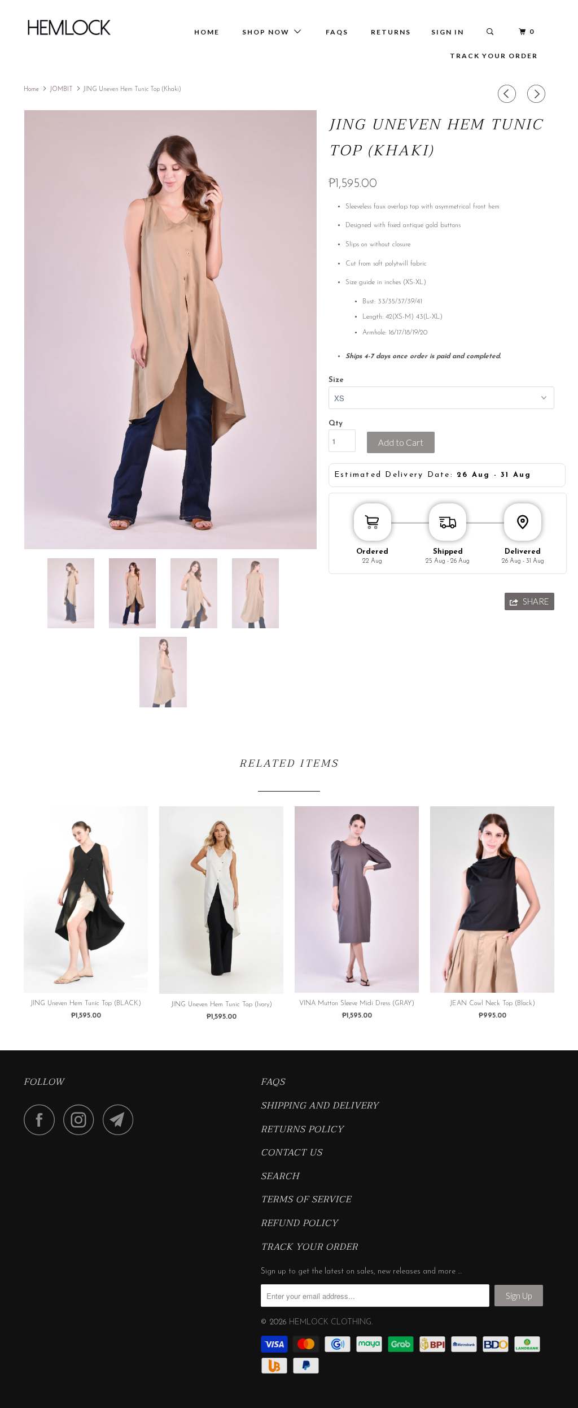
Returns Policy (302, 1130)
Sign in (447, 32)
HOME (207, 32)
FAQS (273, 1082)
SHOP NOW (268, 32)
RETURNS (391, 32)
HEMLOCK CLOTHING (330, 1322)
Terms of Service (306, 1200)
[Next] (538, 94)
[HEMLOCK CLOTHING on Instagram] (81, 1119)
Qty (336, 423)
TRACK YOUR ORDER (494, 55)
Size (336, 380)
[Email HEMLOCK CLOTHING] (121, 1119)
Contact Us (291, 1153)
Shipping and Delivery (320, 1106)
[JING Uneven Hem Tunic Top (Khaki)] (170, 330)
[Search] (491, 32)
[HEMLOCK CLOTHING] (69, 27)
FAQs (337, 32)
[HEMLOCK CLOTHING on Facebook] (42, 1119)
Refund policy (299, 1224)
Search (280, 1177)
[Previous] (508, 94)
